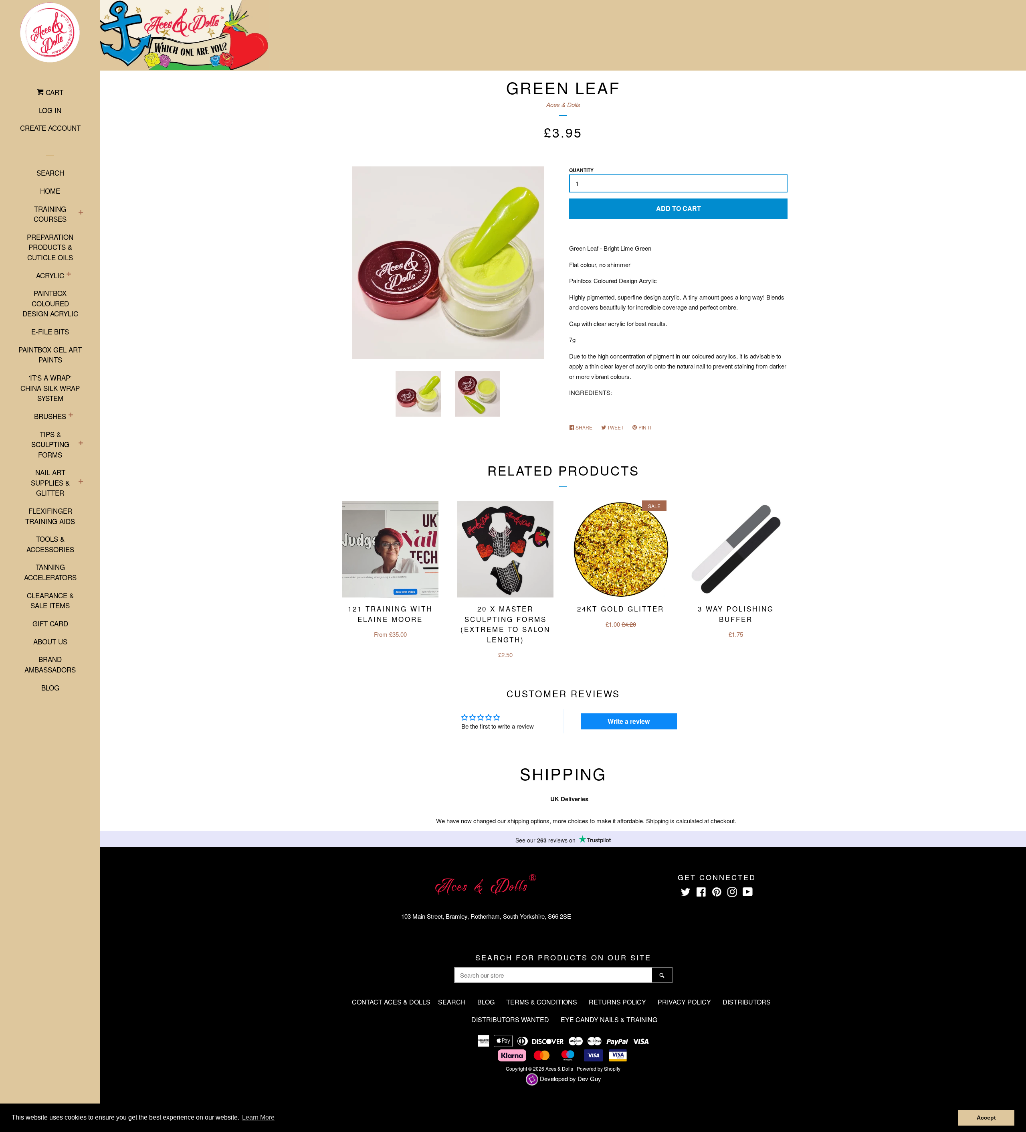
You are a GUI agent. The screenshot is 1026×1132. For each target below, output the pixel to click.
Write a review (629, 721)
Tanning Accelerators (50, 572)
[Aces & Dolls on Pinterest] (717, 893)
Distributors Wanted (510, 1019)
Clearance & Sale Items (50, 600)
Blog (50, 687)
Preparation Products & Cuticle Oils (50, 247)
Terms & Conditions (541, 1001)
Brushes (50, 416)
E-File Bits (50, 331)
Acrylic (50, 275)
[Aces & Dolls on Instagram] (732, 893)
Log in (50, 110)
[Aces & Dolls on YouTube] (748, 893)
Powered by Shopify (598, 1068)
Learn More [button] (258, 1117)
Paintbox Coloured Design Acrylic (50, 303)
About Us (50, 641)
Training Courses (50, 214)
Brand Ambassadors (50, 664)
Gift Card (50, 623)
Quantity (581, 170)
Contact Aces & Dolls (391, 1001)
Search (50, 173)
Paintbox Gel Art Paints (50, 354)
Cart (53, 92)
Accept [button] (986, 1117)
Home (50, 191)
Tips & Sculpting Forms (50, 444)
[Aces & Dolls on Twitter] (686, 893)
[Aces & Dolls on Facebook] (701, 893)
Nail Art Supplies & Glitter (50, 482)
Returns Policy (617, 1001)
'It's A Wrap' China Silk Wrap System (50, 388)
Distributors (747, 1001)
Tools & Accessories (50, 544)
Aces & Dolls (563, 104)
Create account (50, 128)
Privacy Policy (684, 1001)
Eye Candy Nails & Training (609, 1019)
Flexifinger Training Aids (50, 516)
